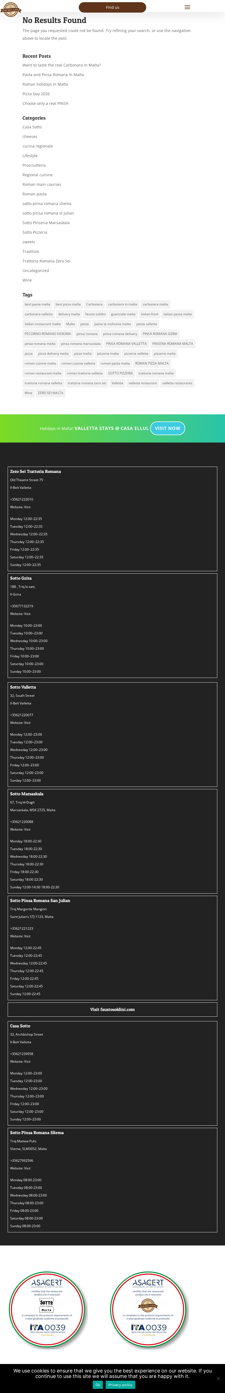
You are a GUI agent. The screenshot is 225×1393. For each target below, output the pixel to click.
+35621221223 (21, 928)
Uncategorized (35, 270)
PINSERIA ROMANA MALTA (172, 343)
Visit (27, 507)
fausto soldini (95, 314)
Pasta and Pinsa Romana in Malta (53, 74)
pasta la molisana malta (112, 324)
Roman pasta (34, 193)
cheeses (29, 136)
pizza (29, 353)
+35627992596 (21, 1160)
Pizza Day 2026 (36, 93)
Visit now (167, 428)
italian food (149, 314)
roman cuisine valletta (78, 363)
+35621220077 (21, 715)
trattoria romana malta (156, 373)
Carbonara (94, 304)
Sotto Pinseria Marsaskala (46, 222)
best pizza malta (68, 304)
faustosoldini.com (117, 1009)
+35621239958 (21, 1053)
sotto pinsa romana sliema (46, 203)
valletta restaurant (143, 383)
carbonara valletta (39, 314)
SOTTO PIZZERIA (120, 373)
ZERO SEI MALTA (50, 393)
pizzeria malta (108, 353)
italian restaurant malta (43, 324)
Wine (27, 280)
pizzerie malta (165, 353)
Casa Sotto (32, 126)
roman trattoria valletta (85, 373)
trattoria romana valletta (43, 383)
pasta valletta (146, 324)
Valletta (117, 383)
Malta (70, 324)
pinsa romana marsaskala (81, 343)
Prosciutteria (34, 165)
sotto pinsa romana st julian (48, 213)
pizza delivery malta (53, 353)
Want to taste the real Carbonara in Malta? (61, 65)
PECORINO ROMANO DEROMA (48, 333)
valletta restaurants (177, 383)
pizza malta (83, 353)
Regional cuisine (37, 174)
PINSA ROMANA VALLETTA (126, 343)
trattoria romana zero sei (87, 383)
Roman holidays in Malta (45, 84)
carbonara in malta (122, 304)
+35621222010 (21, 499)
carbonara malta (155, 304)
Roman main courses (41, 184)
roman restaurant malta (43, 373)
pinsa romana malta (40, 343)
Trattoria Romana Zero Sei (46, 261)
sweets (28, 241)
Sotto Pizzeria (34, 232)
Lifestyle (30, 155)
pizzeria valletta (136, 353)
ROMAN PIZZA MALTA (152, 363)
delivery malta (69, 314)
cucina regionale (37, 146)
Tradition (30, 251)
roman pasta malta (115, 363)
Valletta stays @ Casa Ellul (112, 428)
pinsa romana (87, 333)
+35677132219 (21, 606)
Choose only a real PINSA (45, 103)
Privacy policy (120, 1385)
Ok (97, 1385)
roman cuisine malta (40, 363)
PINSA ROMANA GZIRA (160, 333)
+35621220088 (21, 821)
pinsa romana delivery (120, 333)
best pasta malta (37, 304)
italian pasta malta (178, 314)
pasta (84, 324)
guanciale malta (123, 314)
